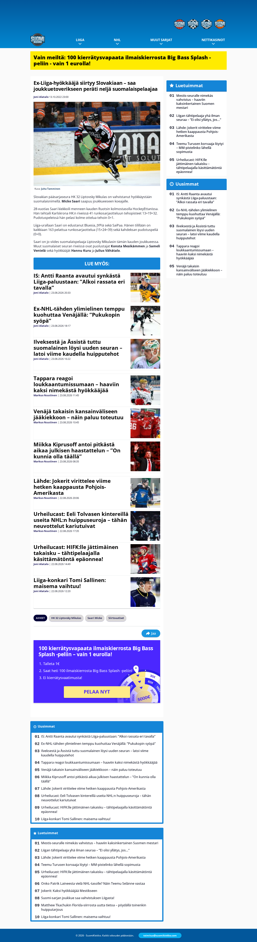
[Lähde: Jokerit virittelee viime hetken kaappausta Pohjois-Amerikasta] (145, 493)
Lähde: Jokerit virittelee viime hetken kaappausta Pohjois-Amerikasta (72, 486)
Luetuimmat (48, 833)
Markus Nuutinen (45, 395)
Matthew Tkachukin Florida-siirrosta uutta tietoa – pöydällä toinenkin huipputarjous (93, 907)
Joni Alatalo (41, 97)
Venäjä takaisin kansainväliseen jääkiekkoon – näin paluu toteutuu (78, 414)
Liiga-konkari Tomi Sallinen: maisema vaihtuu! (70, 583)
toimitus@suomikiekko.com (160, 935)
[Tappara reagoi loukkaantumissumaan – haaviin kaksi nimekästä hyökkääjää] (145, 390)
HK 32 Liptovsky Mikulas (66, 618)
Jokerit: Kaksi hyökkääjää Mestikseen (69, 890)
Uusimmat (46, 726)
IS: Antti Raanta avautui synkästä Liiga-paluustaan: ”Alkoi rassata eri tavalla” (79, 281)
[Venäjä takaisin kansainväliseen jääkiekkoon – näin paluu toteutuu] (145, 423)
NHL (117, 40)
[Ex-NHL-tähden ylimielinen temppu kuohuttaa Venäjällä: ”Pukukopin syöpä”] (145, 321)
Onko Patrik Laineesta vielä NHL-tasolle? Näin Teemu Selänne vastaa (93, 883)
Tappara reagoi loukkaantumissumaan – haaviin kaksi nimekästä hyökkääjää (76, 384)
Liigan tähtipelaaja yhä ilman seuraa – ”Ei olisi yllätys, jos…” (85, 850)
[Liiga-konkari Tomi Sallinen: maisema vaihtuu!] (145, 592)
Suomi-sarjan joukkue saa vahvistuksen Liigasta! (77, 898)
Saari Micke (95, 618)
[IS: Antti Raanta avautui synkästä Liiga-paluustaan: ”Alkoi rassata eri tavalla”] (145, 287)
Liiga (80, 40)
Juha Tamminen (50, 188)
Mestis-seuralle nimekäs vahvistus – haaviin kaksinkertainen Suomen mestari (99, 843)
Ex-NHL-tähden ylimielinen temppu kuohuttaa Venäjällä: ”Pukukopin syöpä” (79, 314)
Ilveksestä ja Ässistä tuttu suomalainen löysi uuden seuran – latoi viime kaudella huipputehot (78, 347)
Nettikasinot (213, 40)
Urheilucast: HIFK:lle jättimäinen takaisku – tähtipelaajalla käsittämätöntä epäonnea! (76, 553)
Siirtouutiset (116, 618)
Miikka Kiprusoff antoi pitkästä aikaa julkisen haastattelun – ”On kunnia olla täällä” (77, 450)
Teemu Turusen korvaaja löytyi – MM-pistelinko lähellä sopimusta (90, 864)
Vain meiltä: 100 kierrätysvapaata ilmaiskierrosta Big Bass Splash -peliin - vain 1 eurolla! (122, 60)
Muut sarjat (161, 40)
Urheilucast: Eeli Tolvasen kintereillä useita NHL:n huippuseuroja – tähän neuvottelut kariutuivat (81, 520)
